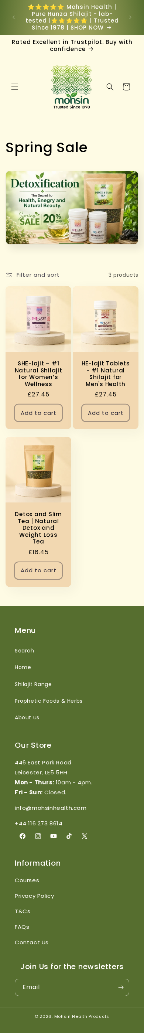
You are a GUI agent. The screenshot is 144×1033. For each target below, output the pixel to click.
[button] (15, 87)
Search (24, 650)
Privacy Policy (34, 896)
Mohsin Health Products (81, 1016)
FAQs (22, 927)
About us (27, 717)
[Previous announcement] (14, 17)
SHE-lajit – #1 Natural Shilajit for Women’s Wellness (38, 374)
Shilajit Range (33, 684)
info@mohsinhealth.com (51, 808)
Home (23, 667)
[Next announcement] (130, 17)
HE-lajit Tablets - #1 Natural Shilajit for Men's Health (106, 374)
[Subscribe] (121, 987)
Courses (27, 880)
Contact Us (32, 942)
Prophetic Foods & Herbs (49, 701)
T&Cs (22, 911)
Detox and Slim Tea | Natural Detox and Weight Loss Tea (38, 528)
